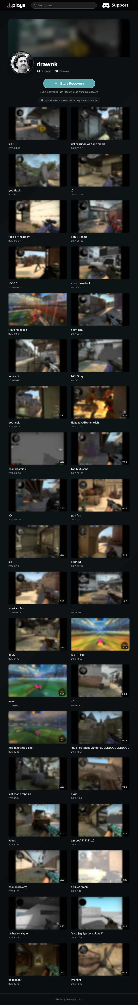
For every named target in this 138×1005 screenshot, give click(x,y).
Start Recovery (72, 83)
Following (62, 71)
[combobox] (64, 5)
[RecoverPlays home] (16, 5)
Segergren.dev (74, 999)
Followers (44, 71)
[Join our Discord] (116, 5)
